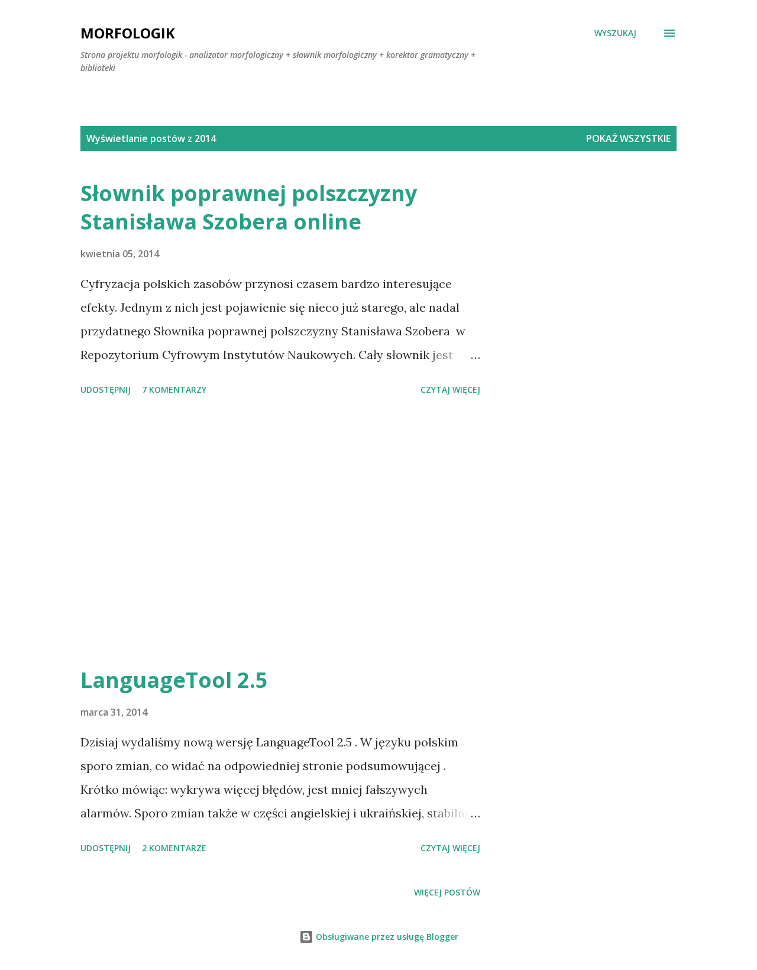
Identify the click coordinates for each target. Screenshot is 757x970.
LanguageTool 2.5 (174, 679)
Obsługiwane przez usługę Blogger (385, 936)
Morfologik (127, 33)
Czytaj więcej (450, 389)
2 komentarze (174, 847)
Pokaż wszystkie (628, 138)
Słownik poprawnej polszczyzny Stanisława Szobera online (248, 207)
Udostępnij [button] (105, 389)
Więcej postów (447, 892)
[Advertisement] (280, 533)
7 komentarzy (174, 389)
